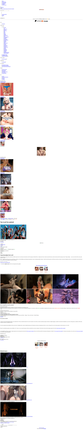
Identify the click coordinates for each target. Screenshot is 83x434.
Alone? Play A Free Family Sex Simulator (36, 347)
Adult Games (4, 1)
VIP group (3, 23)
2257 (4, 422)
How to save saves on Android (6, 66)
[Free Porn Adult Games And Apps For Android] (7, 8)
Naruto (5, 33)
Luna (27, 366)
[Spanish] (43, 9)
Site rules (3, 78)
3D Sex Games (4, 2)
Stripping (5, 41)
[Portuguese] (42, 9)
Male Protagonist (6, 53)
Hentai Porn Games (4, 71)
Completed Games (4, 54)
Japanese (5, 44)
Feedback (3, 4)
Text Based (5, 37)
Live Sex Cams (4, 73)
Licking (5, 43)
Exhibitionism (6, 35)
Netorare (5, 38)
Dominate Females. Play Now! (45, 272)
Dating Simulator (6, 36)
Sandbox (5, 51)
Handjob (5, 40)
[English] (39, 9)
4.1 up (1, 246)
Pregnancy (5, 49)
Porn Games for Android (3, 218)
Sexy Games (4, 72)
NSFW (5, 34)
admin (3, 219)
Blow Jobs (5, 30)
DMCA (6, 422)
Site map (3, 77)
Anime (5, 42)
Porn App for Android (80, 331)
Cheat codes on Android (5, 65)
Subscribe (1, 316)
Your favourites (4, 14)
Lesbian (5, 27)
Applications (4, 3)
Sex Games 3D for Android (58, 331)
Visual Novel (5, 45)
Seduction (5, 50)
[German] (40, 9)
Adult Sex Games (4, 56)
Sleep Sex (5, 46)
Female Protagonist (6, 52)
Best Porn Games (4, 69)
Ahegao (5, 47)
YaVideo (8, 422)
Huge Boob (5, 39)
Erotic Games (4, 70)
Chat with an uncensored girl (41, 156)
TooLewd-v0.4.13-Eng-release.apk (5, 262)
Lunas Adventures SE (29, 383)
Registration (2, 7)
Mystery (5, 48)
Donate (3, 15)
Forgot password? (41, 427)
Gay (4, 28)
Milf (4, 31)
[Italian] (41, 9)
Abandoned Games (4, 55)
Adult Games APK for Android (61, 328)
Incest (4, 32)
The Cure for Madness (29, 416)
